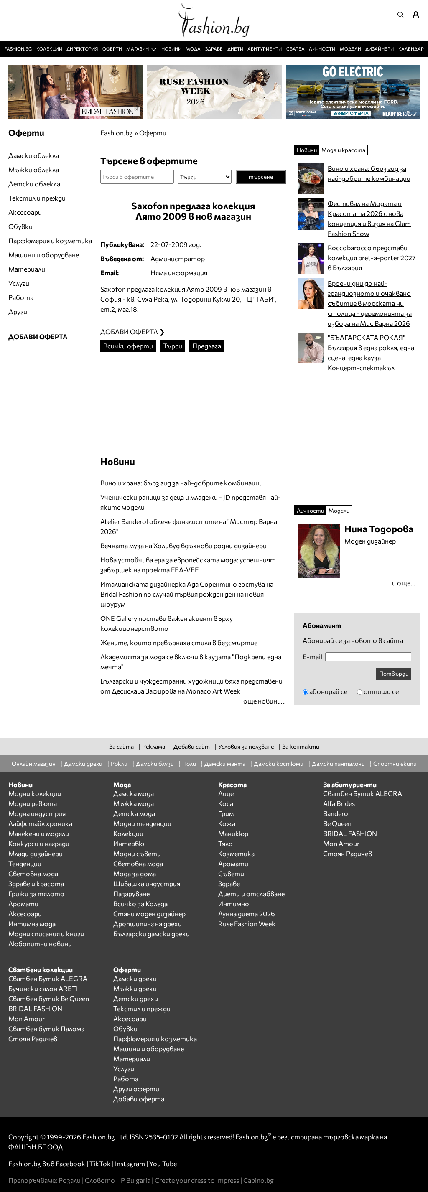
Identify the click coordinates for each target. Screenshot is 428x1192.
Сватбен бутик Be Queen (48, 998)
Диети (235, 48)
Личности (322, 48)
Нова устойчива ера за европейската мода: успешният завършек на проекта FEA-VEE (188, 565)
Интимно (233, 903)
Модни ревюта (32, 803)
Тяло (225, 843)
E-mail (312, 657)
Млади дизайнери (35, 853)
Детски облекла (34, 184)
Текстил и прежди (37, 198)
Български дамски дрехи (151, 934)
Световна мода (33, 873)
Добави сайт (191, 746)
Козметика (236, 853)
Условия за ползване (246, 746)
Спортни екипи (395, 763)
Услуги (18, 283)
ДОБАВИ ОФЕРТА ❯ (132, 331)
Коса (225, 803)
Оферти (112, 48)
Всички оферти (128, 346)
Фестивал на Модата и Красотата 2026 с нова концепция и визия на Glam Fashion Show (369, 218)
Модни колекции (34, 793)
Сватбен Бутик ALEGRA (362, 793)
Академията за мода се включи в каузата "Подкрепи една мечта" (190, 662)
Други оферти (136, 1089)
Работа (20, 297)
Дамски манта (224, 763)
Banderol (336, 813)
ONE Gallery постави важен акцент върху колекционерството (166, 623)
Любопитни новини (40, 944)
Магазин (137, 48)
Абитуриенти (264, 48)
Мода (193, 48)
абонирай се (328, 691)
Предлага (206, 346)
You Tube (163, 1163)
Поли (189, 763)
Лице (226, 793)
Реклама (153, 746)
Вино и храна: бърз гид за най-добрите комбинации (181, 483)
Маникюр (233, 833)
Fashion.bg (18, 48)
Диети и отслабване (251, 893)
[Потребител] (419, 14)
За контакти (300, 746)
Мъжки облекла (33, 169)
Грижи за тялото (36, 893)
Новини (171, 48)
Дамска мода (133, 793)
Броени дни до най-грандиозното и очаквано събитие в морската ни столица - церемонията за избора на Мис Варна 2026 (370, 303)
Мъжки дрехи (135, 988)
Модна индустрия (37, 813)
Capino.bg (258, 1180)
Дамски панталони (338, 763)
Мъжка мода (133, 803)
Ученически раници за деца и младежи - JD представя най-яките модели (190, 502)
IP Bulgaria (134, 1180)
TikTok (100, 1163)
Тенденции (24, 863)
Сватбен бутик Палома (46, 1028)
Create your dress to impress (197, 1180)
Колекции (49, 48)
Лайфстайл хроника (40, 823)
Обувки (20, 226)
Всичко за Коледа (140, 903)
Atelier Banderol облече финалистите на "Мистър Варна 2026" (188, 526)
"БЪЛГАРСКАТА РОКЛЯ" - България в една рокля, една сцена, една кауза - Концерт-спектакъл (371, 352)
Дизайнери (379, 48)
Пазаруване (131, 893)
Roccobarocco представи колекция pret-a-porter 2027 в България (371, 258)
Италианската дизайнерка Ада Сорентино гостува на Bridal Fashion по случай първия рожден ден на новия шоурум (186, 594)
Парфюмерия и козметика (50, 240)
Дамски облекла (33, 155)
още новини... (264, 701)
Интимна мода (32, 924)
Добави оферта (138, 1099)
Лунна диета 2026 (246, 914)
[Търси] (403, 14)
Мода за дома (134, 873)
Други (17, 311)
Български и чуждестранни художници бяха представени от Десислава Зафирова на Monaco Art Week (191, 686)
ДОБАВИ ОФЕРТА (38, 337)
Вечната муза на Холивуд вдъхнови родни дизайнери (183, 545)
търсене (261, 176)
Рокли (119, 763)
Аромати (23, 903)
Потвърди (393, 673)
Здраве (214, 48)
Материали (26, 269)
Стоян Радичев (347, 853)
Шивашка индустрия (146, 883)
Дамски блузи (155, 763)
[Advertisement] (198, 399)
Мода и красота (343, 149)
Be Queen (337, 823)
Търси (172, 346)
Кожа (226, 823)
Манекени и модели (38, 833)
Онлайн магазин (34, 763)
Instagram (130, 1163)
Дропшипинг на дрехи (147, 924)
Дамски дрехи (83, 763)
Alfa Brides (339, 803)
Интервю (128, 843)
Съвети (231, 873)
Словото (100, 1180)
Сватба (295, 48)
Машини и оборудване (43, 255)
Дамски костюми (278, 763)
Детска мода (134, 813)
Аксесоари (25, 212)
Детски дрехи (135, 998)
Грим (226, 813)
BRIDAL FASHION (350, 833)
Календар (411, 48)
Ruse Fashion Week (246, 924)
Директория (82, 48)
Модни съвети (137, 853)
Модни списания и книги (46, 934)
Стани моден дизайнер (149, 914)
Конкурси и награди (38, 843)
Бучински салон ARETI (43, 988)
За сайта (121, 746)
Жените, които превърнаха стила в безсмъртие (178, 642)
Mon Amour (341, 843)
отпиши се (381, 691)
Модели (350, 48)
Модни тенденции (142, 823)
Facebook (70, 1163)
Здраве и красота (36, 883)
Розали (70, 1180)
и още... (403, 583)
